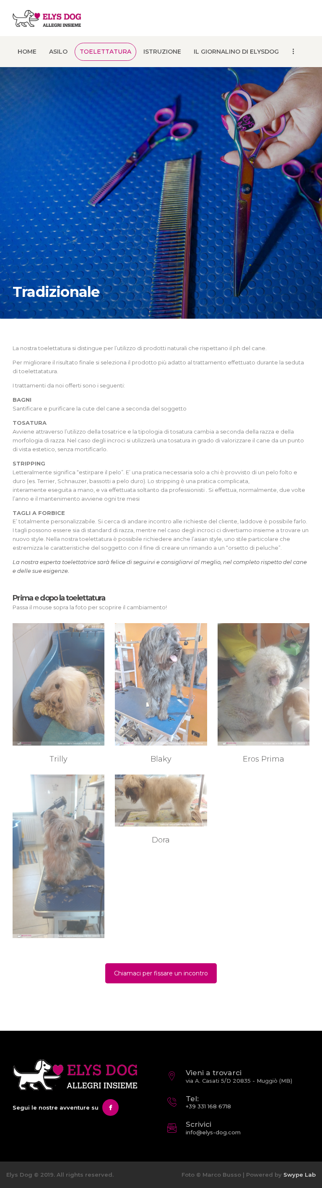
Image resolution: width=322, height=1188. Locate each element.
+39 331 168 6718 (208, 1106)
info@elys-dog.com (213, 1132)
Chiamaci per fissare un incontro (161, 973)
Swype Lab (299, 1174)
